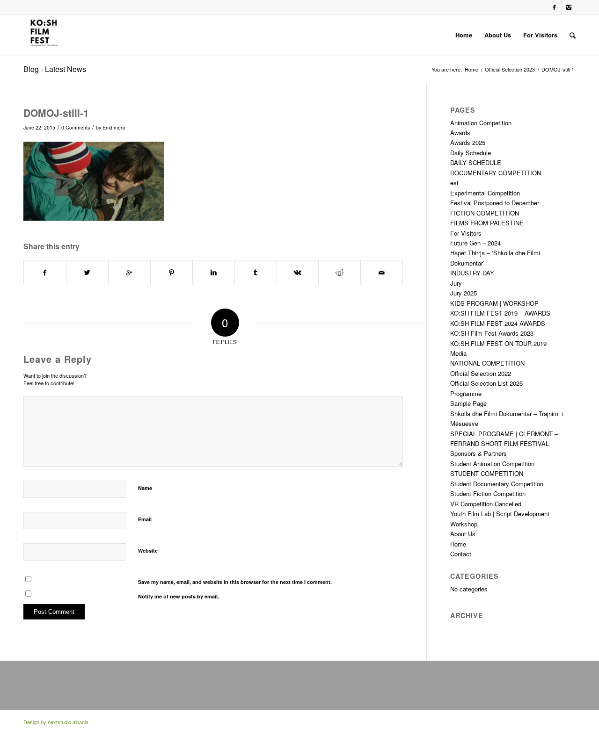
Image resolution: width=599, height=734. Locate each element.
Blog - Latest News (54, 69)
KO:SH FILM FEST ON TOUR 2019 (498, 343)
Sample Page (468, 403)
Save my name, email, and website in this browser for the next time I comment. (235, 581)
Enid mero (113, 127)
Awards (460, 132)
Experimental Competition (485, 192)
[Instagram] (569, 7)
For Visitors (466, 233)
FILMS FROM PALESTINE (487, 222)
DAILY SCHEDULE (475, 162)
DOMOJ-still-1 (56, 113)
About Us (462, 533)
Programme (466, 393)
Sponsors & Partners (478, 453)
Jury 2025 (463, 292)
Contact (460, 553)
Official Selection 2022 (480, 373)
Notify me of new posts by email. (178, 596)
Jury (456, 283)
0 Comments (75, 127)
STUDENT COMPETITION (486, 473)
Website (148, 550)
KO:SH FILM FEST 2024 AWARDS (497, 323)
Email (145, 519)
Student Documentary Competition (496, 483)
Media (458, 353)
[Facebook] (554, 7)
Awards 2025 (467, 142)
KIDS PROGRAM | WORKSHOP (494, 303)
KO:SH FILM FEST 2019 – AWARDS (500, 313)
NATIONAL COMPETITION (487, 363)
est (454, 182)
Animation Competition (480, 122)
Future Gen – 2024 (475, 242)
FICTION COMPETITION (484, 213)
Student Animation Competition (492, 463)
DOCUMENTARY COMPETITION (495, 172)
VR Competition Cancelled (485, 503)
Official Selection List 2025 (486, 383)
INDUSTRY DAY (472, 272)
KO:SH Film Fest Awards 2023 (491, 333)
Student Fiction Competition (488, 493)
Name (145, 487)
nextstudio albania (68, 722)
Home (471, 69)
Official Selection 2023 (510, 69)
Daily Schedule (470, 152)
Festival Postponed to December (494, 202)
